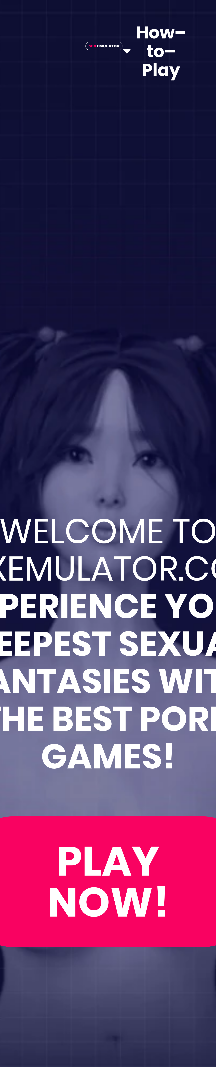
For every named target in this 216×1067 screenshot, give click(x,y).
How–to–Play (161, 51)
